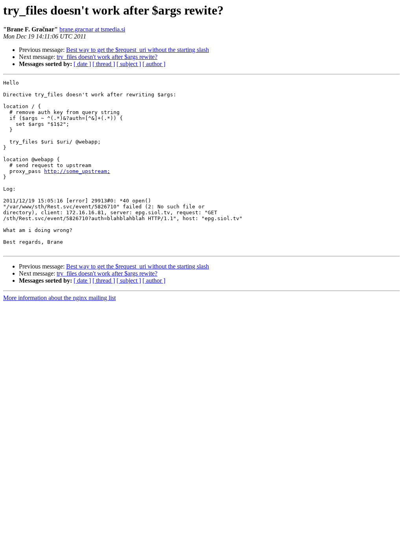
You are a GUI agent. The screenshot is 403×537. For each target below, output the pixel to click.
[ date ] (82, 64)
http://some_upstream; (77, 171)
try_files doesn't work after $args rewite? (107, 56)
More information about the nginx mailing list (59, 297)
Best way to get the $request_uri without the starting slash (137, 49)
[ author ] (153, 64)
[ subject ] (128, 64)
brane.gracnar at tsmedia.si (92, 29)
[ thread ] (103, 64)
